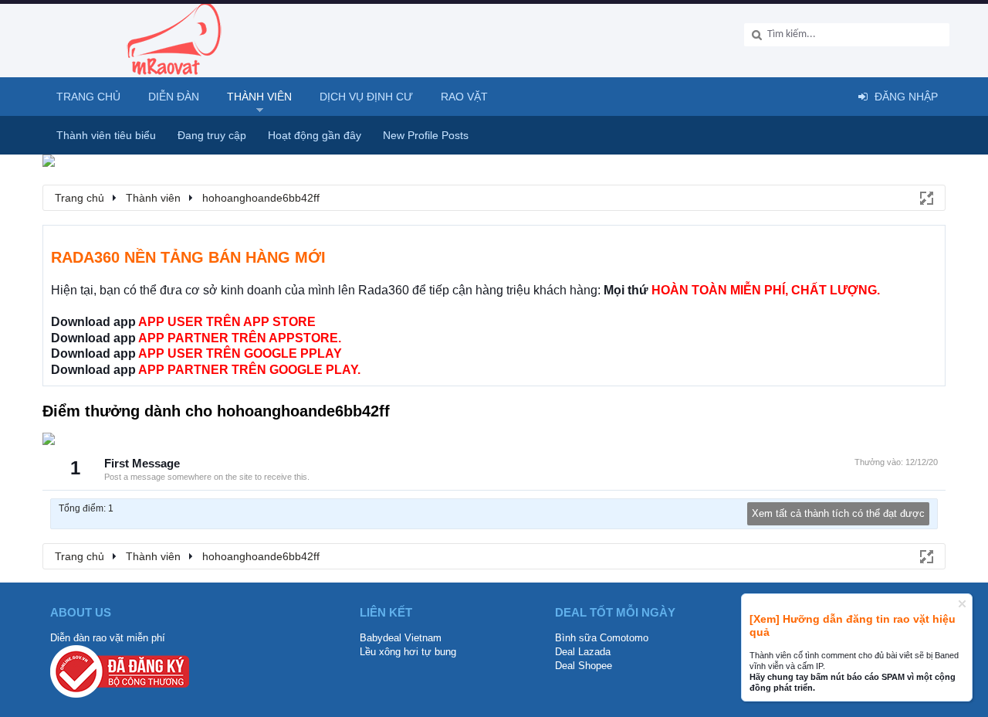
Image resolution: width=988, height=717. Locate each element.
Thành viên (259, 96)
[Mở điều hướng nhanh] (925, 197)
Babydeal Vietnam (401, 638)
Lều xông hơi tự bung (408, 652)
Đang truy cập (212, 135)
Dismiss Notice (962, 604)
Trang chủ (88, 96)
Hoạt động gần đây (314, 135)
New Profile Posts (426, 135)
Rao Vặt (464, 96)
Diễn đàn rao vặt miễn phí (107, 638)
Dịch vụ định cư (366, 96)
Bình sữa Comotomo (601, 638)
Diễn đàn (173, 96)
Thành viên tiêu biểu (106, 135)
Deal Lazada (583, 652)
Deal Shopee (583, 665)
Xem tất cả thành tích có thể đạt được (838, 513)
